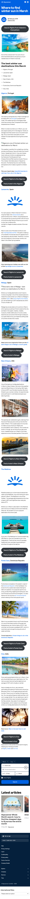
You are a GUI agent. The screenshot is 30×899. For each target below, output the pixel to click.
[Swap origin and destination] (25, 767)
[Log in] (28, 2)
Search (15, 782)
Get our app (7, 836)
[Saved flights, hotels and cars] (25, 2)
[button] (5, 761)
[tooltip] (12, 761)
